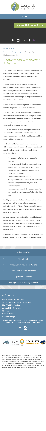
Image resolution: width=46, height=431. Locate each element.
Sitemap (5, 311)
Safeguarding (16, 52)
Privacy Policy (7, 314)
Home (5, 48)
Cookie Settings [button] (8, 317)
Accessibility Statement (11, 308)
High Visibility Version (11, 305)
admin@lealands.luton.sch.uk (28, 322)
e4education (27, 302)
